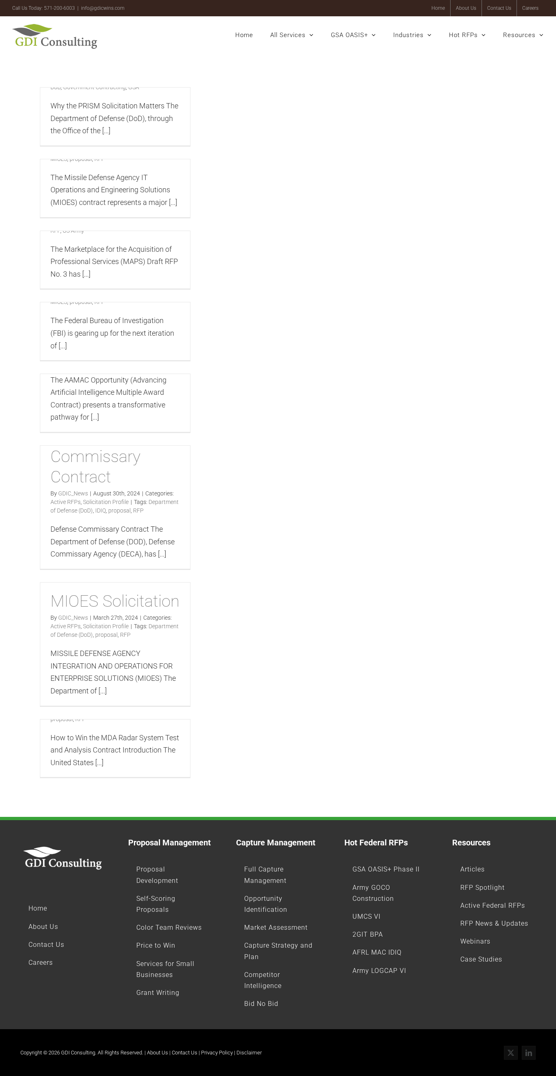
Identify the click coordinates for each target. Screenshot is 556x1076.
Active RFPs (65, 502)
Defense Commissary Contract (95, 456)
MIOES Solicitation (114, 601)
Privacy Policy (217, 1053)
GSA (133, 87)
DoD (55, 87)
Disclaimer (249, 1053)
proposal (81, 159)
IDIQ (100, 510)
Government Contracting (94, 87)
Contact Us (184, 1053)
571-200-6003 (59, 8)
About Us (157, 1053)
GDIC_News (73, 493)
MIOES (58, 159)
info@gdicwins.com (103, 8)
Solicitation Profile (106, 502)
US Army (73, 230)
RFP (99, 159)
